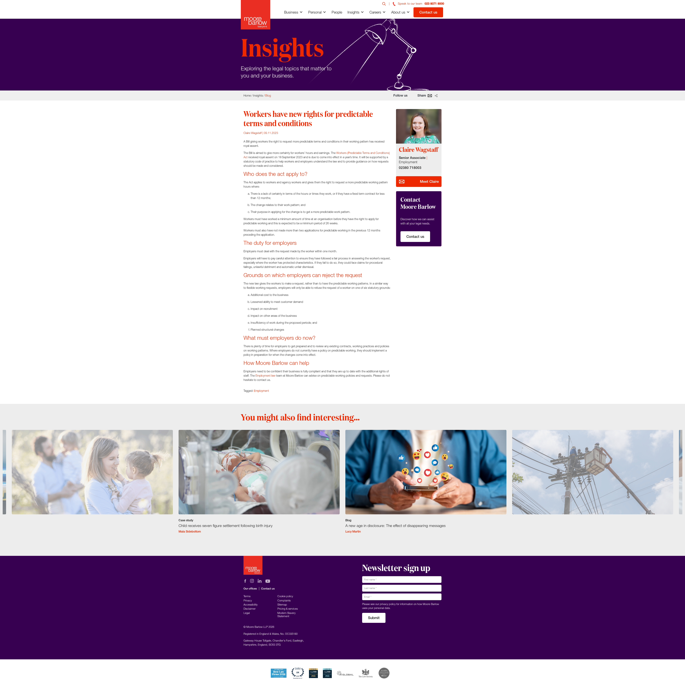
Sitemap (282, 604)
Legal (246, 612)
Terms (246, 596)
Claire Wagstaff (252, 133)
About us (398, 12)
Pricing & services (287, 608)
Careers (375, 12)
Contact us (428, 12)
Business (291, 12)
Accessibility (250, 604)
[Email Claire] (401, 181)
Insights (353, 12)
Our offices (250, 588)
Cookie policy (285, 596)
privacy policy (388, 604)
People (337, 12)
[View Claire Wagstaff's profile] (419, 126)
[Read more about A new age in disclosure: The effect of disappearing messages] (425, 484)
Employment (261, 390)
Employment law (265, 375)
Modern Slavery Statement (286, 614)
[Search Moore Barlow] (384, 3)
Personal (315, 12)
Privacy (247, 600)
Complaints (284, 600)
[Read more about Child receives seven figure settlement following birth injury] (259, 484)
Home (247, 95)
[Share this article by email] (429, 95)
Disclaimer (249, 608)
